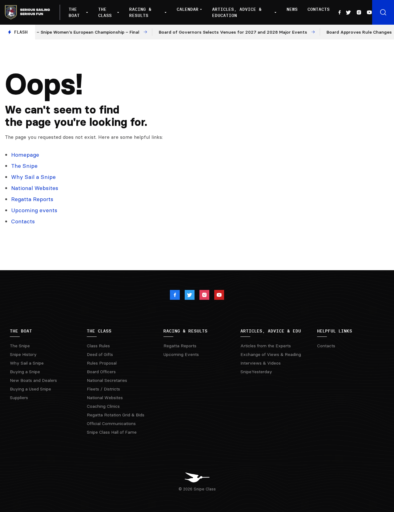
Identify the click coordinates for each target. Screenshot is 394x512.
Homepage (25, 154)
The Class (105, 12)
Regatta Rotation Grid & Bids (115, 415)
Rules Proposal (102, 363)
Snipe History (23, 354)
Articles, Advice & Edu (270, 331)
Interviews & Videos (260, 363)
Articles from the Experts (265, 346)
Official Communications (111, 423)
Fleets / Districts (103, 389)
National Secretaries (107, 380)
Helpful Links (334, 331)
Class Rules (98, 346)
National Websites (34, 188)
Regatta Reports (32, 199)
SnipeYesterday (256, 371)
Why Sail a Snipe (33, 176)
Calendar (188, 9)
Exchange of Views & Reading (270, 354)
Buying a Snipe (25, 371)
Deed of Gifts (100, 354)
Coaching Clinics (103, 406)
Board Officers (101, 371)
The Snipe (24, 165)
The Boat (74, 12)
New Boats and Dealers (33, 380)
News (292, 9)
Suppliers (19, 397)
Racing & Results (140, 12)
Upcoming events (34, 210)
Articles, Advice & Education (237, 12)
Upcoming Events (181, 354)
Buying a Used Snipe (30, 389)
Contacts (319, 9)
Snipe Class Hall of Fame (112, 432)
